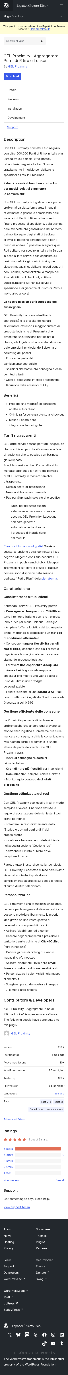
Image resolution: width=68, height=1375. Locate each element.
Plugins (40, 1242)
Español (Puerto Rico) (27, 1326)
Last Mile (46, 1102)
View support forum (17, 1207)
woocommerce (54, 1109)
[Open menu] (62, 5)
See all (60, 1180)
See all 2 (59, 1093)
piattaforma (49, 578)
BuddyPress (13, 1309)
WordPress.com (16, 1290)
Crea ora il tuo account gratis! (23, 546)
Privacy (9, 1248)
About (8, 1229)
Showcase (43, 1229)
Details (12, 90)
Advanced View (14, 1119)
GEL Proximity (17, 66)
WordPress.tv (14, 1279)
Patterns (41, 1248)
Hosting (9, 1242)
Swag (41, 1279)
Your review (11, 1180)
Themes (41, 1236)
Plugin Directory (13, 16)
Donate (43, 1272)
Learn (7, 1260)
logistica (58, 1102)
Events (40, 1266)
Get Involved (44, 1260)
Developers (11, 1272)
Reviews (13, 99)
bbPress (11, 1303)
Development (16, 117)
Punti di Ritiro (37, 1109)
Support (12, 127)
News (7, 1236)
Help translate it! (40, 28)
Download (12, 76)
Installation (14, 108)
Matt (9, 1297)
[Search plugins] (42, 41)
